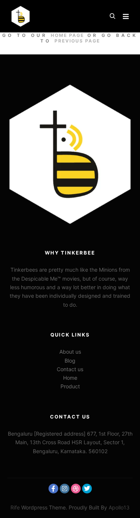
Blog (70, 360)
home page (67, 35)
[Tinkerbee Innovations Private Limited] (20, 16)
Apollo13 (119, 507)
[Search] (112, 16)
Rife (15, 507)
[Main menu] (126, 16)
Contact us (70, 369)
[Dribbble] (76, 488)
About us (70, 351)
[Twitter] (87, 488)
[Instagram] (64, 488)
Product (70, 386)
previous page (77, 41)
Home (70, 378)
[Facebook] (53, 488)
